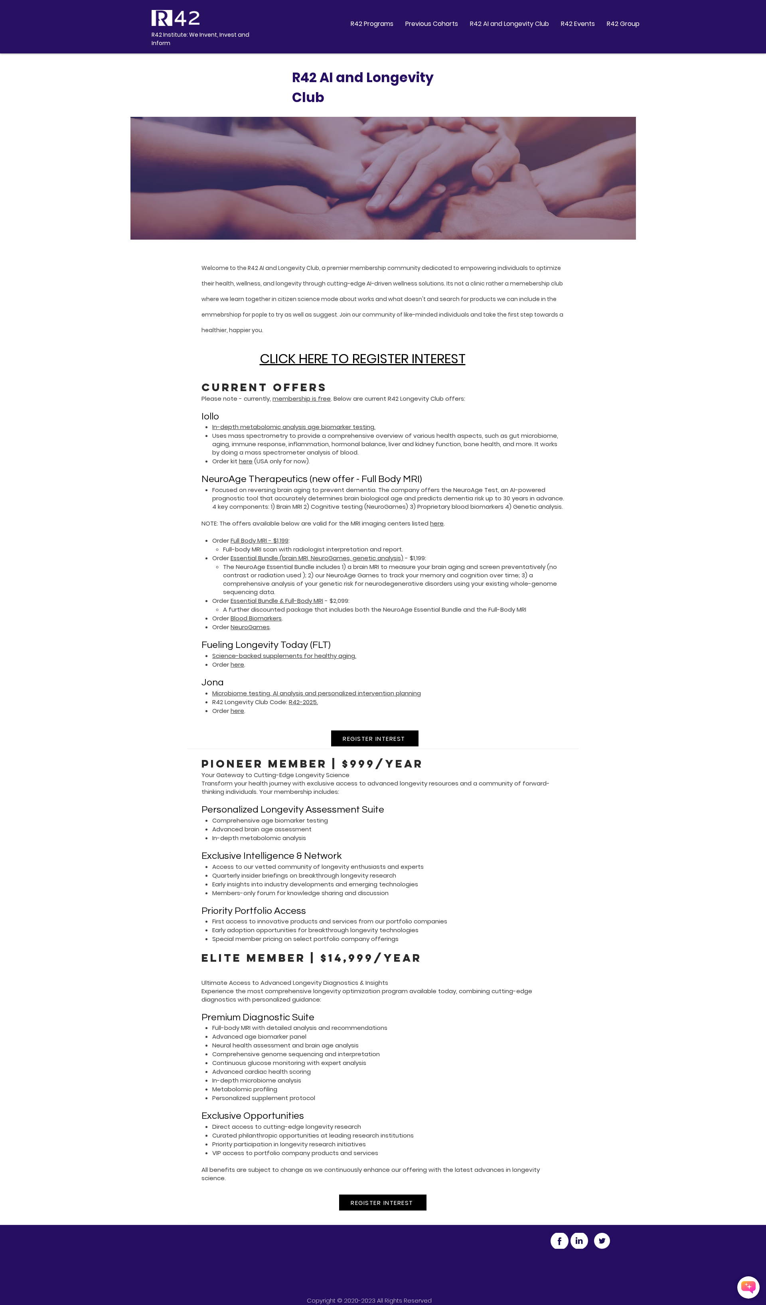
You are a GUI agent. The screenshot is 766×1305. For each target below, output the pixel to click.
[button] (372, 24)
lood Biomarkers (258, 618)
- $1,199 (414, 558)
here (246, 461)
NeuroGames (250, 627)
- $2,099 (335, 600)
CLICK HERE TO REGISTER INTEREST (363, 358)
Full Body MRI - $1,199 (259, 540)
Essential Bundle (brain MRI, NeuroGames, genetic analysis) (317, 558)
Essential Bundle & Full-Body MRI (277, 600)
